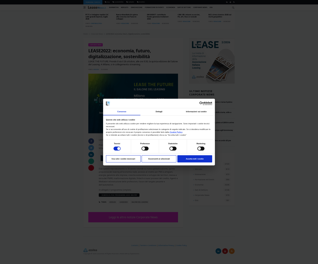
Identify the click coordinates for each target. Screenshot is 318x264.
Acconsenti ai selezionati (159, 159)
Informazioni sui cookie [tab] (196, 111)
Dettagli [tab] (159, 111)
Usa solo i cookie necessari (123, 159)
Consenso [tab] (121, 111)
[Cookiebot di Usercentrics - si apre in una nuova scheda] (201, 103)
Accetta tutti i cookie (195, 159)
